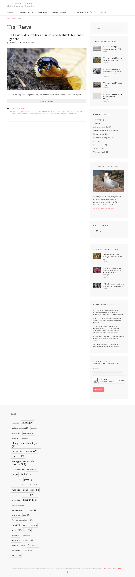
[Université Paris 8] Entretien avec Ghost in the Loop (112, 59)
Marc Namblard (32, 485)
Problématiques (26, 12)
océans (16, 500)
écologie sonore (17, 550)
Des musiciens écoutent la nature (104, 130)
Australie (34, 428)
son (27, 530)
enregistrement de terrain (23, 462)
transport (28, 540)
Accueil (10, 12)
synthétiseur (26, 535)
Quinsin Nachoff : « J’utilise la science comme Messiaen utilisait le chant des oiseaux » (107, 330)
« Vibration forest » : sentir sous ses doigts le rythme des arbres (113, 285)
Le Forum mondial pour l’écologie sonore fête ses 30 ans (112, 257)
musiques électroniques (22, 495)
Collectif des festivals (42, 111)
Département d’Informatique (102, 318)
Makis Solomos (18, 485)
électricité (28, 550)
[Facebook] (93, 231)
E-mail (95, 369)
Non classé (97, 141)
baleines (16, 433)
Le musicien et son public (101, 138)
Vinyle (15, 545)
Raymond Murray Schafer (22, 520)
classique (31, 451)
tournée (16, 540)
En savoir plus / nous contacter (103, 208)
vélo (22, 545)
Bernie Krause (28, 433)
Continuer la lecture (46, 101)
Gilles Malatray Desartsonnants (103, 310)
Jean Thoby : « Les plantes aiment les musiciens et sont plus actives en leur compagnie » (112, 271)
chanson (17, 451)
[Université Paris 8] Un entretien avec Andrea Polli (112, 48)
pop (26, 515)
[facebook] (124, 4)
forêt (26, 474)
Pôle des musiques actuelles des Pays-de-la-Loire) (39, 113)
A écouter (101, 12)
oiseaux (29, 499)
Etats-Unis (18, 469)
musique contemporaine (25, 490)
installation (16, 480)
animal (27, 422)
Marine (95, 344)
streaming (15, 535)
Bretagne (16, 111)
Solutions (42, 12)
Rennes (77, 113)
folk (15, 474)
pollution (64, 113)
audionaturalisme (20, 428)
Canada (15, 438)
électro (16, 555)
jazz (28, 479)
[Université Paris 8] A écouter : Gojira (113, 84)
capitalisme (26, 438)
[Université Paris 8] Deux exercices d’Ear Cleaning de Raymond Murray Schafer (112, 72)
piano (33, 510)
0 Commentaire (28, 43)
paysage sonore (19, 510)
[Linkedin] (100, 231)
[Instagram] (97, 231)
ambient (15, 423)
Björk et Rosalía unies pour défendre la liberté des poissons (107, 320)
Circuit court (26, 111)
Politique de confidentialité (113, 568)
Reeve (71, 113)
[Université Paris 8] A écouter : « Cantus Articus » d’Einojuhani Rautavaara (113, 96)
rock (16, 525)
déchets (56, 111)
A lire (95, 123)
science (17, 530)
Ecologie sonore (59, 12)
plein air (16, 515)
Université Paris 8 (99, 152)
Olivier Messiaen (18, 505)
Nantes (79, 111)
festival (63, 111)
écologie (33, 545)
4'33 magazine (20, 3)
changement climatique (25, 444)
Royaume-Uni (30, 525)
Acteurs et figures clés (82, 12)
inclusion (71, 111)
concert (18, 456)
